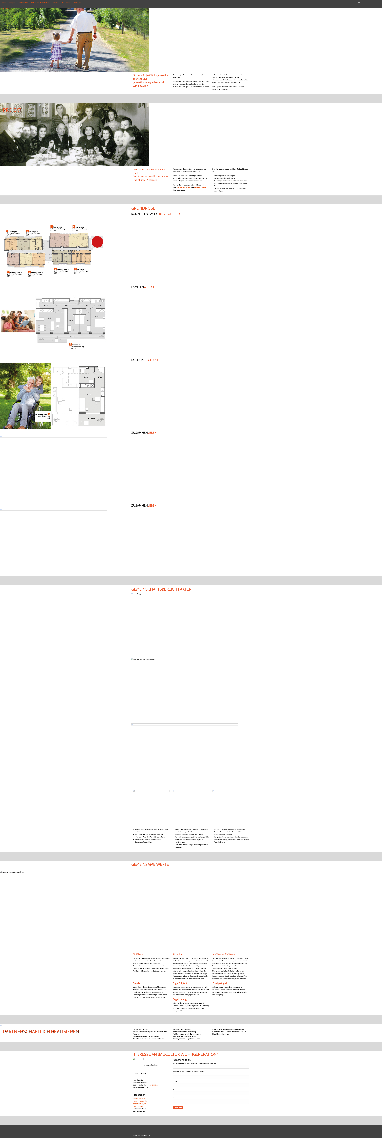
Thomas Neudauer (139, 1099)
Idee (4, 3)
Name (175, 1074)
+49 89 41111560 (152, 1085)
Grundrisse (23, 3)
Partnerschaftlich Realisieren (41, 1031)
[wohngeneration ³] (370, 4)
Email (175, 1082)
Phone (175, 1090)
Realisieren (66, 3)
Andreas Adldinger (139, 1104)
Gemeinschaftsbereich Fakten (161, 589)
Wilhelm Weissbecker (140, 1101)
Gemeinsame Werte (150, 864)
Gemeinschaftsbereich (40, 3)
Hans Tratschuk (138, 1106)
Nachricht (176, 1098)
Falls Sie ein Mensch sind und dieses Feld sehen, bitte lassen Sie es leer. (194, 1063)
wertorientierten (200, 187)
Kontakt (77, 3)
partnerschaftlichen (184, 187)
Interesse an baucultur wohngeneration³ (174, 1054)
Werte (55, 3)
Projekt (12, 3)
